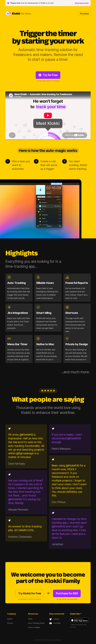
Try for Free (50, 75)
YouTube (57, 623)
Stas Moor (57, 640)
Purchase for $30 (67, 593)
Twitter (56, 619)
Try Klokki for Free (29, 593)
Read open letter (82, 3)
